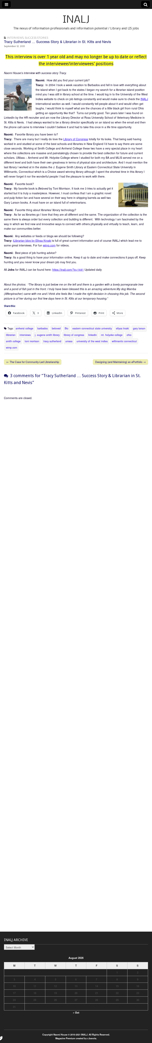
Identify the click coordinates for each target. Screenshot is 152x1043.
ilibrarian (10, 335)
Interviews (15, 37)
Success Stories (36, 37)
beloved (56, 328)
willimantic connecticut (124, 341)
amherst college (24, 328)
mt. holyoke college (112, 335)
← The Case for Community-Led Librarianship (32, 362)
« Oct (76, 1012)
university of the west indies (92, 341)
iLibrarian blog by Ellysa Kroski (32, 240)
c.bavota (91, 1038)
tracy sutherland (52, 341)
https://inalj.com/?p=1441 (68, 270)
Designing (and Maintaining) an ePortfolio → (120, 362)
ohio (129, 335)
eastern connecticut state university (92, 328)
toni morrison (32, 341)
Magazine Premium (65, 1038)
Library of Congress (75, 139)
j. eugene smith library (47, 335)
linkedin (92, 335)
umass (68, 341)
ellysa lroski (122, 328)
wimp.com (49, 245)
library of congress (74, 335)
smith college (13, 341)
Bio (66, 328)
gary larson (139, 328)
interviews (25, 335)
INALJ (76, 20)
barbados (42, 328)
